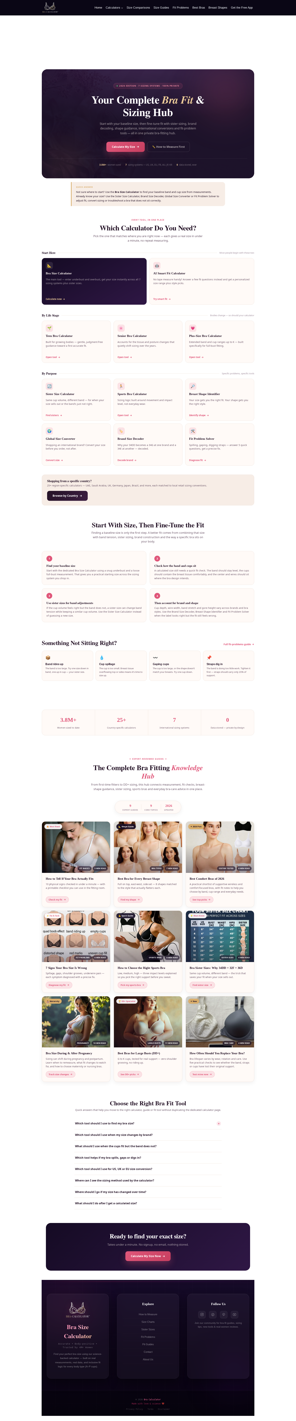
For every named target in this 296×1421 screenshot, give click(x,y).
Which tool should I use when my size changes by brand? (114, 1135)
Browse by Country (65, 496)
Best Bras (198, 7)
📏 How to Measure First (168, 147)
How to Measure (148, 1314)
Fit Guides (148, 1344)
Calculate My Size (123, 147)
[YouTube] (234, 1314)
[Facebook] (213, 1314)
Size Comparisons (138, 7)
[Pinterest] (223, 1314)
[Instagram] (202, 1314)
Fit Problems (181, 7)
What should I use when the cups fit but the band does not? (116, 1146)
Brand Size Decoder (152, 196)
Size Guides (161, 7)
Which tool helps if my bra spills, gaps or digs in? (108, 1158)
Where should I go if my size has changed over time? (110, 1192)
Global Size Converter (177, 196)
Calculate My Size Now (146, 1256)
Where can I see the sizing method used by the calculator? (114, 1180)
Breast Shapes (217, 7)
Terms (150, 1409)
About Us (148, 1359)
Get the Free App (242, 7)
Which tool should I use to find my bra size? (147, 1123)
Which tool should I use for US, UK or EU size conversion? (113, 1169)
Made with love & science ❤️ (148, 1403)
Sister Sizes (148, 1329)
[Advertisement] (148, 41)
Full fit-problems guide (237, 644)
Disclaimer (164, 1409)
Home (98, 7)
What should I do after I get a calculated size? (106, 1203)
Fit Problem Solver (205, 196)
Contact (148, 1352)
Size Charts (148, 1322)
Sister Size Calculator (127, 196)
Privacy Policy (134, 1409)
